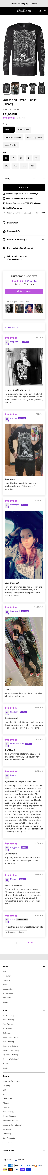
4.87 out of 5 (31, 281)
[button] (28, 942)
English (5, 1160)
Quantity (6, 179)
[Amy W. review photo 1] (24, 450)
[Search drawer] (39, 11)
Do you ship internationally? (20, 248)
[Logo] (24, 11)
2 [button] (20, 942)
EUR (19, 1160)
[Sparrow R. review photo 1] (24, 651)
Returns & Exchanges (17, 239)
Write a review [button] (24, 291)
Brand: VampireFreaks (11, 109)
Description (12, 223)
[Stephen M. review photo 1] (24, 366)
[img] (11, 338)
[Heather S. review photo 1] (24, 544)
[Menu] (3, 11)
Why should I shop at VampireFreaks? (17, 258)
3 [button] (24, 942)
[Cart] (44, 11)
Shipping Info (13, 231)
